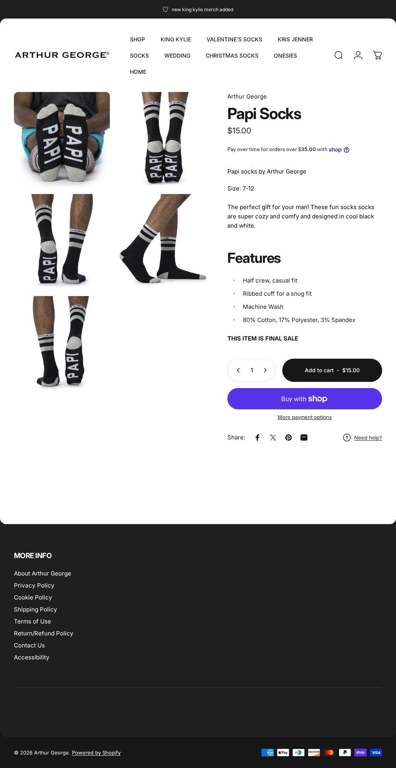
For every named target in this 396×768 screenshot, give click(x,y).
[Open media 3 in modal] (62, 242)
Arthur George (247, 96)
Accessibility (32, 657)
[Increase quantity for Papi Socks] (267, 370)
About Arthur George (42, 573)
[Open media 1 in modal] (62, 140)
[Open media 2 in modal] (164, 140)
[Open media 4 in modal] (164, 242)
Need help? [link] (368, 437)
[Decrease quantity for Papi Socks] (237, 370)
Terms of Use (32, 621)
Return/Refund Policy (43, 633)
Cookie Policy (33, 597)
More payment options (305, 417)
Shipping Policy (35, 609)
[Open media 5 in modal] (62, 344)
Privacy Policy (34, 585)
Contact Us (29, 645)
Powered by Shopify (96, 752)
